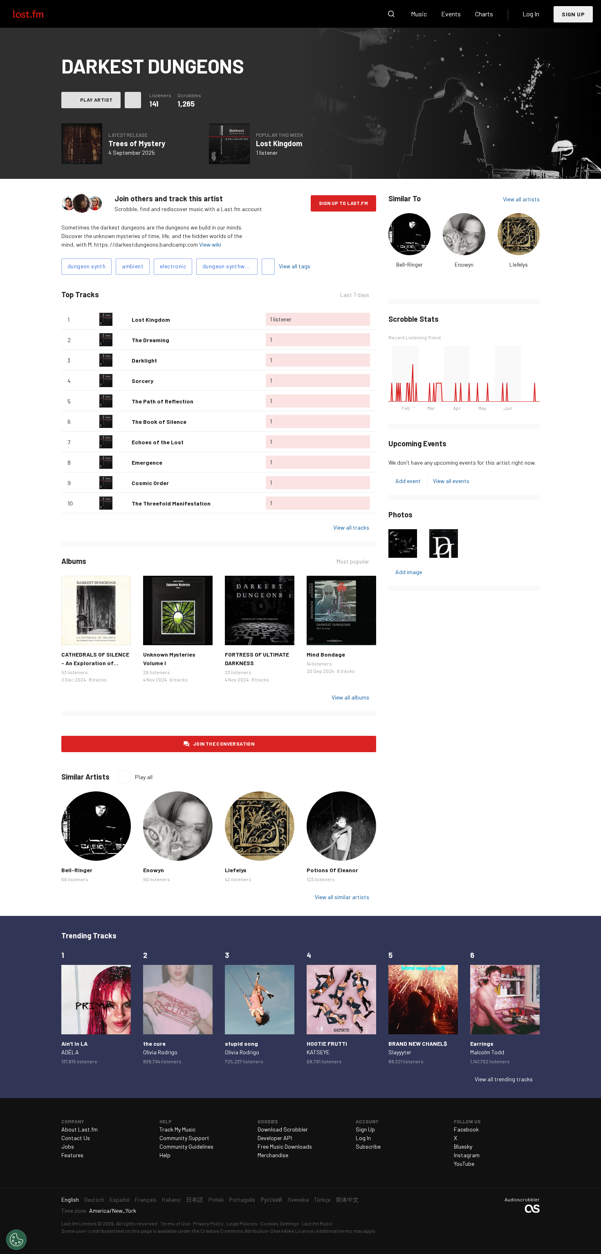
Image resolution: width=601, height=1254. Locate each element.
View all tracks (351, 527)
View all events (451, 480)
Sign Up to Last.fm (343, 203)
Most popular (352, 561)
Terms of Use (175, 1223)
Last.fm (37, 14)
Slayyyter (399, 1052)
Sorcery (142, 380)
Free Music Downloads (285, 1146)
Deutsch (94, 1199)
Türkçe (322, 1199)
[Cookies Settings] (16, 1239)
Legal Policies (242, 1223)
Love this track (122, 319)
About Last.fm (79, 1129)
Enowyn (464, 264)
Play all (143, 776)
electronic (173, 266)
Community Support (184, 1137)
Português (242, 1199)
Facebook (466, 1129)
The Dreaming (150, 339)
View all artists (521, 199)
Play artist (96, 99)
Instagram (467, 1155)
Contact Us (75, 1137)
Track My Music (177, 1129)
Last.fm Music (317, 1223)
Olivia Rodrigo (160, 1052)
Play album (82, 144)
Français (146, 1199)
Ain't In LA (74, 1043)
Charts (484, 14)
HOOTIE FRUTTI (327, 1043)
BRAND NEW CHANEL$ (417, 1043)
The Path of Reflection (162, 401)
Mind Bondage (326, 654)
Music (419, 14)
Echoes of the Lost (158, 442)
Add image (408, 571)
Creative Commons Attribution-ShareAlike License (257, 1231)
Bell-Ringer (409, 264)
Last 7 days (354, 295)
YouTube (464, 1163)
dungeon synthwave (228, 266)
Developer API (275, 1137)
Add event (408, 480)
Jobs (67, 1146)
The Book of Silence (159, 421)
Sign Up (573, 14)
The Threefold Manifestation (171, 503)
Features (72, 1155)
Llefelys (518, 264)
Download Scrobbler (283, 1129)
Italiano (171, 1199)
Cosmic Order (150, 482)
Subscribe (368, 1146)
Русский (271, 1199)
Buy (74, 632)
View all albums (350, 697)
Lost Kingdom (279, 143)
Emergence (147, 462)
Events (451, 14)
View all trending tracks (504, 1079)
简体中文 (347, 1199)
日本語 (194, 1199)
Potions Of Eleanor (332, 869)
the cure (154, 1043)
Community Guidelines (186, 1146)
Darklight (144, 360)
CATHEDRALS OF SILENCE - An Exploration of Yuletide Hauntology (95, 663)
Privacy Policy (208, 1223)
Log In (531, 14)
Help (164, 1155)
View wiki (210, 244)
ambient (133, 266)
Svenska (298, 1199)
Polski (216, 1199)
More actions (133, 100)
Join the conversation (223, 743)
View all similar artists (342, 896)
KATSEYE (318, 1052)
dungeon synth (86, 266)
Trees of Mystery (136, 143)
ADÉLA (70, 1052)
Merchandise (273, 1155)
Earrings (481, 1043)
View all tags (294, 266)
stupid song (241, 1043)
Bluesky (463, 1146)
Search (391, 14)
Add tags (268, 266)
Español (120, 1199)
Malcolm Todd (487, 1052)
